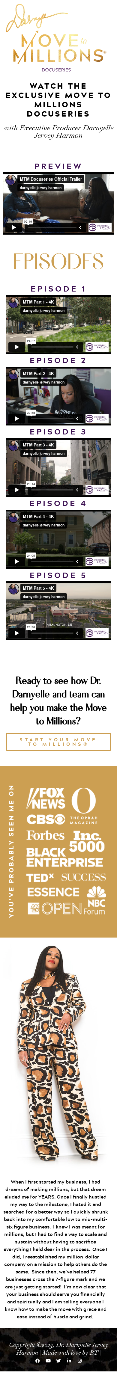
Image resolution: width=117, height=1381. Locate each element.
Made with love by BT (70, 1352)
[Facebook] (37, 1360)
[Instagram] (79, 1360)
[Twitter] (58, 1360)
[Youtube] (48, 1360)
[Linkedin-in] (69, 1360)
